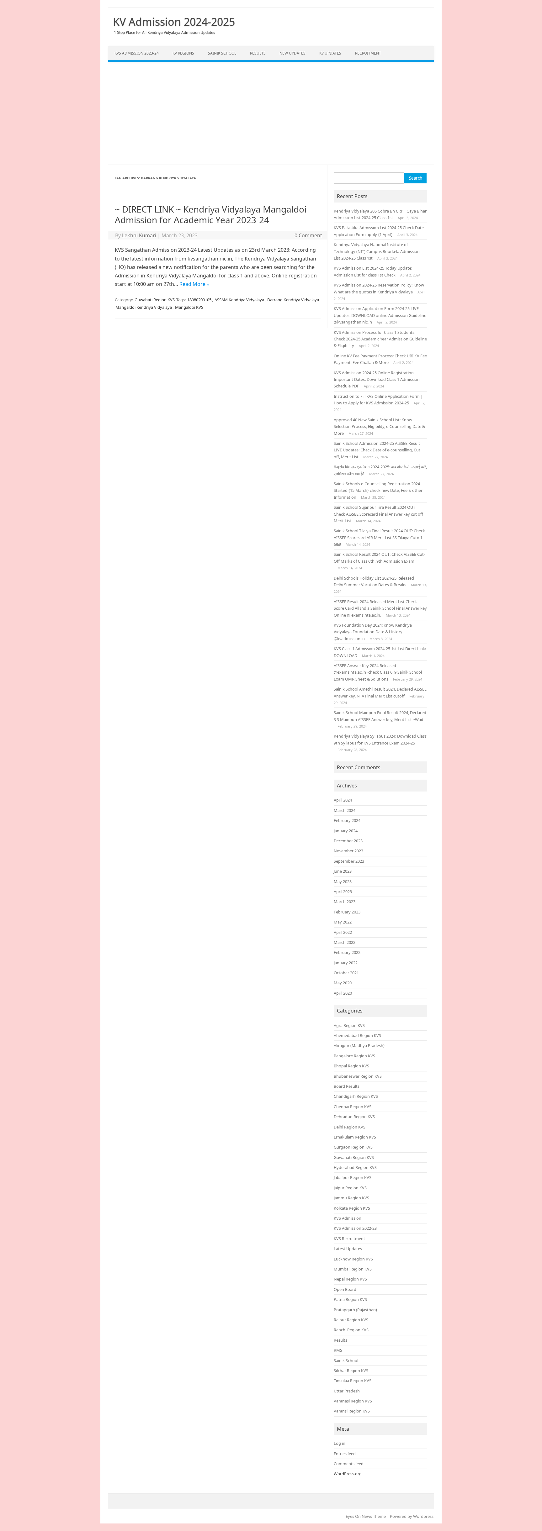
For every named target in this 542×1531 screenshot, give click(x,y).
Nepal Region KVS (350, 1279)
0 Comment (308, 235)
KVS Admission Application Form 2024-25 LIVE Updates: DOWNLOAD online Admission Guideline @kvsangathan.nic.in (380, 315)
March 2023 (344, 901)
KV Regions (183, 53)
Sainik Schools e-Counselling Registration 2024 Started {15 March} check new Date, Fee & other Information (378, 490)
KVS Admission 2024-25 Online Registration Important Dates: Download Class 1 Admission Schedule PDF (377, 379)
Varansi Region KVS (352, 1411)
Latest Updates (348, 1248)
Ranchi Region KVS (351, 1330)
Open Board (345, 1289)
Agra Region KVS (349, 1025)
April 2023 (343, 891)
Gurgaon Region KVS (353, 1147)
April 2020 (343, 993)
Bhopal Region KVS (351, 1066)
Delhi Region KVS (349, 1127)
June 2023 (343, 871)
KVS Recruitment (349, 1238)
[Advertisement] (271, 113)
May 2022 (343, 922)
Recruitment (368, 53)
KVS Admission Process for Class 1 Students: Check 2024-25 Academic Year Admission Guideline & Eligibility (380, 339)
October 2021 (346, 973)
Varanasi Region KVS (353, 1401)
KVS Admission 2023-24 (136, 53)
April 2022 (343, 932)
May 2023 (343, 881)
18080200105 (199, 300)
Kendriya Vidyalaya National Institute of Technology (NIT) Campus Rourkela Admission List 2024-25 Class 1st (377, 251)
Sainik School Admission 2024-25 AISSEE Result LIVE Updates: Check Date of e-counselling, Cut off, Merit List (377, 450)
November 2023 (348, 851)
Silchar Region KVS (351, 1370)
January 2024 (346, 831)
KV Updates (330, 53)
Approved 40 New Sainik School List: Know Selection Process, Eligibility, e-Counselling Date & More (379, 426)
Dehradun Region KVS (354, 1116)
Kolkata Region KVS (352, 1208)
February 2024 (347, 820)
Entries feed (345, 1453)
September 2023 (349, 861)
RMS (338, 1350)
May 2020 (343, 983)
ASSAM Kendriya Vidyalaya (239, 300)
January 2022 (346, 962)
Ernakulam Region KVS (355, 1137)
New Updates (292, 53)
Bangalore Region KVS (354, 1056)
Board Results (346, 1086)
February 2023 (347, 912)
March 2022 (344, 942)
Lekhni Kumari (139, 235)
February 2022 (347, 952)
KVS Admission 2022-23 (355, 1228)
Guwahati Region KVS (155, 300)
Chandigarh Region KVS (356, 1096)
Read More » (194, 284)
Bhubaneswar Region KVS (358, 1076)
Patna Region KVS (350, 1299)
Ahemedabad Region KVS (357, 1035)
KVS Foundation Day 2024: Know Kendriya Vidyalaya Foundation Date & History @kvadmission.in (373, 631)
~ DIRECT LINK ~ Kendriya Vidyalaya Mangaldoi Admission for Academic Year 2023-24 (210, 214)
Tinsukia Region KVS (352, 1380)
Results (258, 53)
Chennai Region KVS (352, 1106)
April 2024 (343, 800)
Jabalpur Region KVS (352, 1177)
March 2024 (344, 810)
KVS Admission (347, 1218)
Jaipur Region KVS (350, 1188)
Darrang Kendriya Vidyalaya (293, 300)
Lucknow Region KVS (353, 1259)
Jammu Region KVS (351, 1198)
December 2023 (348, 841)
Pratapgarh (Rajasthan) (355, 1310)
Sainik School (222, 53)
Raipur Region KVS (351, 1320)
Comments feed (349, 1463)
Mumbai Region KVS (353, 1269)
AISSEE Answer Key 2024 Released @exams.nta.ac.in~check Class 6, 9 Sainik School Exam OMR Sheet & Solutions (378, 672)
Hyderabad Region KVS (355, 1167)
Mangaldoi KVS (189, 307)
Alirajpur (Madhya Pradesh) (359, 1045)
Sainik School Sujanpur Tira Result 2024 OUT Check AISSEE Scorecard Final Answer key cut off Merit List (378, 513)
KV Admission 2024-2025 (174, 21)
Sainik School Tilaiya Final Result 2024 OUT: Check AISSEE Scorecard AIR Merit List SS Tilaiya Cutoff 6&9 (379, 537)
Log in (339, 1443)
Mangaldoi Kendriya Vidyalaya (143, 307)
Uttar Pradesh (347, 1391)
